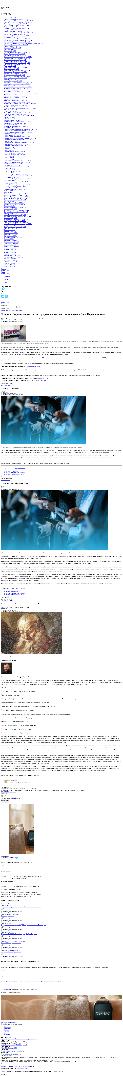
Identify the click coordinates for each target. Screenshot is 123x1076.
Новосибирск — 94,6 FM (11, 141)
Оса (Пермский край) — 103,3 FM (14, 153)
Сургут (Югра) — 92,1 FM (11, 188)
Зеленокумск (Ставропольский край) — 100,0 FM (18, 76)
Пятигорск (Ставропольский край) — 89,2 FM (17, 162)
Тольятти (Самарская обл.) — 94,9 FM (15, 200)
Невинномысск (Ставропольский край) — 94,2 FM (18, 130)
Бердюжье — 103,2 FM (10, 236)
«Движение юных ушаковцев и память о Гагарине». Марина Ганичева (21, 907)
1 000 (4, 791)
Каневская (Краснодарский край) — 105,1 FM (17, 91)
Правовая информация (7, 1063)
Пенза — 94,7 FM (9, 156)
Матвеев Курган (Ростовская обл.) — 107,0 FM (17, 121)
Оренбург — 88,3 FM (10, 148)
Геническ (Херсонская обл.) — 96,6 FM (15, 60)
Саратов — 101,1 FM (10, 172)
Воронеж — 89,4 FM (10, 51)
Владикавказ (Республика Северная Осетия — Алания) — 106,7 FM (23, 43)
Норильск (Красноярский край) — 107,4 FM (16, 144)
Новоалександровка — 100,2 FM (13, 257)
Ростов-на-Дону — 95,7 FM (12, 165)
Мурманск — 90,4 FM (10, 127)
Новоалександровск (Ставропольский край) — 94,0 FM (20, 138)
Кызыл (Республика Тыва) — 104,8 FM (15, 114)
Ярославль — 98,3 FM (10, 228)
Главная (3, 310)
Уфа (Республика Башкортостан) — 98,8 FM (16, 210)
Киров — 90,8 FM (9, 99)
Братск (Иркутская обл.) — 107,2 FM (14, 34)
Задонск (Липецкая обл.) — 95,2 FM (14, 75)
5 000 (7, 791)
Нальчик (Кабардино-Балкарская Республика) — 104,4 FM (20, 129)
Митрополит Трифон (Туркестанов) (11, 952)
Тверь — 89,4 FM (9, 192)
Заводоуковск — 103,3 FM (11, 246)
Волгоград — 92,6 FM (10, 46)
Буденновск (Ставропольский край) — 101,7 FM (18, 40)
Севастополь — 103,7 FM (11, 177)
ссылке (44, 380)
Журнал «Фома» (5, 1039)
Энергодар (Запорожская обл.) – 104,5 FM (16, 222)
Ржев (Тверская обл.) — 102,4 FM (13, 163)
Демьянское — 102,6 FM (11, 243)
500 (2, 791)
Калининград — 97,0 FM (11, 90)
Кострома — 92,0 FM (10, 106)
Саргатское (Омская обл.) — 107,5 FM (15, 174)
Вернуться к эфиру (6, 13)
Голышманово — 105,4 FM (11, 242)
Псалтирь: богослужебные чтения (15, 941)
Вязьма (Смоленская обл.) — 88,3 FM (14, 54)
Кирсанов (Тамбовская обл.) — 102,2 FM (15, 100)
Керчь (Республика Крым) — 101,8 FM (15, 96)
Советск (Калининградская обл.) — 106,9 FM (17, 181)
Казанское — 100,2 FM (10, 252)
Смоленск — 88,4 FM (10, 180)
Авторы (6, 279)
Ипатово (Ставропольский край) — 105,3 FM (17, 84)
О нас (5, 282)
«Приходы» (34, 1039)
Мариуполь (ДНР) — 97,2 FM (12, 120)
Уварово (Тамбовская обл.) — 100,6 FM (15, 207)
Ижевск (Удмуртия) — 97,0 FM (13, 81)
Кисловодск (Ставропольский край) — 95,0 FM (17, 102)
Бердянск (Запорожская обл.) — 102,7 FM (16, 31)
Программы (7, 276)
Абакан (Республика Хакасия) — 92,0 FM (16, 19)
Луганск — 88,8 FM (9, 118)
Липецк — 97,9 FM (9, 117)
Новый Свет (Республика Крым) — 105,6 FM (17, 145)
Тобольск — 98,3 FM (10, 258)
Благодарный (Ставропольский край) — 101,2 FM (18, 33)
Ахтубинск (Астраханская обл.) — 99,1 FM (16, 28)
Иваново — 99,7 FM (10, 79)
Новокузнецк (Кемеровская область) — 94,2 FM (17, 139)
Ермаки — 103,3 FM (10, 245)
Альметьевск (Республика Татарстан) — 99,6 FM (18, 22)
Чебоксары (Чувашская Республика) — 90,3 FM (17, 216)
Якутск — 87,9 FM (9, 225)
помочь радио (5, 270)
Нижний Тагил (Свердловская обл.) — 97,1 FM (17, 136)
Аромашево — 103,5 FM (11, 233)
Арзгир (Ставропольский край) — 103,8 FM (16, 25)
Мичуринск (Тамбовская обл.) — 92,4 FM (16, 126)
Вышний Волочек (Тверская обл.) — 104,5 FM (17, 52)
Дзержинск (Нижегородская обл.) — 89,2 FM (17, 63)
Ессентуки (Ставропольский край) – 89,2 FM (17, 70)
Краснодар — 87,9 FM (10, 109)
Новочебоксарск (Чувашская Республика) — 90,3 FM (19, 142)
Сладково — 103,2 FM (10, 261)
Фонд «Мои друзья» (16, 1039)
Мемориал (7, 1034)
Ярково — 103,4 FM (9, 266)
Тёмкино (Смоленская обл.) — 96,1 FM (15, 194)
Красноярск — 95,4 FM (10, 111)
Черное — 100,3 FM (9, 264)
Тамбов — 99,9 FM (9, 191)
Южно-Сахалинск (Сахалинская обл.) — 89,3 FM (18, 224)
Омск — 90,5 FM (9, 147)
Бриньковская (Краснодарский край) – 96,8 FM (17, 36)
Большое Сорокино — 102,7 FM (13, 237)
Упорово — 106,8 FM (10, 263)
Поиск (18, 307)
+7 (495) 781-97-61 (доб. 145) (19, 1045)
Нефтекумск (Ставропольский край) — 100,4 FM (18, 132)
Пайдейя (8, 905)
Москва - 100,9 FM (6, 15)
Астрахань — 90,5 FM (10, 27)
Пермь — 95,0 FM (9, 157)
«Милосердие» (26, 1039)
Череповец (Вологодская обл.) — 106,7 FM (16, 219)
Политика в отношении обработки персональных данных (17, 1066)
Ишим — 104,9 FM (9, 251)
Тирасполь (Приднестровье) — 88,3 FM (15, 195)
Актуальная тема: (20, 468)
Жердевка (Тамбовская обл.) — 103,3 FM (15, 73)
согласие (10, 886)
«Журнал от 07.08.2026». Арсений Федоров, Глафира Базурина (19, 934)
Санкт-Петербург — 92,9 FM (12, 171)
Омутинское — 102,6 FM (11, 260)
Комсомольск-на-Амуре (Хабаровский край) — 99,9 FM (20, 103)
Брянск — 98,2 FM (9, 37)
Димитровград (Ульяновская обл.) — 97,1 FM (17, 64)
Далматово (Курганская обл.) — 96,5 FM (15, 61)
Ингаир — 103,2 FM (10, 248)
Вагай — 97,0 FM (9, 239)
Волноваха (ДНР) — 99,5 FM (12, 48)
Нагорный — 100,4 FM (10, 254)
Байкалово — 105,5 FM (10, 234)
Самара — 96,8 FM (9, 169)
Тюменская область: (9, 230)
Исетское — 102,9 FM (10, 249)
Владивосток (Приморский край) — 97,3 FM (17, 42)
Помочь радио (5, 800)
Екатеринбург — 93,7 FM (11, 69)
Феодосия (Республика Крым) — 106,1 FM (16, 212)
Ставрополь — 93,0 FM (10, 183)
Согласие (10, 876)
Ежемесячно (5, 797)
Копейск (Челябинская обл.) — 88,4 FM (15, 105)
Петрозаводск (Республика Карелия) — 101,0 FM (18, 160)
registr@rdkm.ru (43, 378)
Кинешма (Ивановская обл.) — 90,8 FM (15, 97)
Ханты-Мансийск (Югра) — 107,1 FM (15, 215)
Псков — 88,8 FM (9, 159)
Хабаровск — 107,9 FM (10, 213)
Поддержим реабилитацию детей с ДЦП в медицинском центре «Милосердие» (23, 925)
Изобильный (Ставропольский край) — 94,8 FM (18, 82)
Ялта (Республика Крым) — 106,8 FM (15, 227)
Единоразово (15, 797)
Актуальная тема (5, 385)
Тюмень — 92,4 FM (9, 206)
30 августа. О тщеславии (11, 471)
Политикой (6, 878)
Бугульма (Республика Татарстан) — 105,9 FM (17, 39)
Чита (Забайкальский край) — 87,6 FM (15, 221)
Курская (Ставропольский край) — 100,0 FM (17, 112)
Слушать (3, 905)
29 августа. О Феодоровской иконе (14, 474)
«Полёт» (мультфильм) (7, 916)
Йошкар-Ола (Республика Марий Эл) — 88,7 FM (18, 87)
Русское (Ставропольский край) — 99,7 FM (16, 166)
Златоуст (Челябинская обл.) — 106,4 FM (15, 78)
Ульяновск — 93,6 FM (10, 209)
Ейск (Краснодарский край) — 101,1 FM (15, 67)
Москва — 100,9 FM (10, 17)
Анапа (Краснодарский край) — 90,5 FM (15, 23)
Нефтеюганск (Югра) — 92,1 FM (13, 133)
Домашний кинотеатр (12, 914)
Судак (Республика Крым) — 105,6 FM (15, 186)
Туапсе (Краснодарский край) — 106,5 (15, 204)
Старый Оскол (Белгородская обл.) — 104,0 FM (17, 185)
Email (2, 865)
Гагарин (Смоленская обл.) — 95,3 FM (15, 55)
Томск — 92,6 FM (9, 201)
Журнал (8, 932)
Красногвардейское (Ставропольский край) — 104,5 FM (20, 108)
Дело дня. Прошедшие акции (14, 310)
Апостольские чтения (7, 600)
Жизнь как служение (12, 950)
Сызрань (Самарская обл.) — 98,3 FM (14, 189)
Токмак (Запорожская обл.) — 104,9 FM (15, 198)
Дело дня (3, 269)
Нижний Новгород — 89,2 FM (13, 135)
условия (12, 798)
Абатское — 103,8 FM (10, 231)
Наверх (3, 1022)
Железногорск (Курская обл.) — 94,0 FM (15, 72)
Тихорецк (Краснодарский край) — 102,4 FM (17, 197)
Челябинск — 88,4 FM (10, 218)
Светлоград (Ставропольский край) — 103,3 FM (18, 175)
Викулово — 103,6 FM (10, 240)
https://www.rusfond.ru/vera (33, 366)
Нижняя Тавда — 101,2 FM (12, 255)
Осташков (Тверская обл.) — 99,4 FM (14, 154)
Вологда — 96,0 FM (9, 49)
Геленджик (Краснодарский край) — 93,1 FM (17, 58)
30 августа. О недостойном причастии (15, 472)
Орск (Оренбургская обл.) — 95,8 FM (14, 151)
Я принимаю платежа (11, 798)
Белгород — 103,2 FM (10, 30)
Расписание (7, 277)
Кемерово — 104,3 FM (10, 94)
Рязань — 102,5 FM (9, 168)
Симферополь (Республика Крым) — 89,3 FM (17, 178)
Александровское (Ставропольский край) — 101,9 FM (19, 20)
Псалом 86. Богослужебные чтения (11, 943)
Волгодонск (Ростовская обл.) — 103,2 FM (16, 45)
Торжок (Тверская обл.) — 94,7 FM (14, 203)
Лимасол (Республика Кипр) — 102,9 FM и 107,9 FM (19, 115)
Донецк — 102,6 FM (10, 66)
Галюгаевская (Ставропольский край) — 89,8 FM (18, 57)
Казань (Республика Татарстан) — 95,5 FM (16, 88)
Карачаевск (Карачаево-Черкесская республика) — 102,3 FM (21, 93)
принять (3, 1074)
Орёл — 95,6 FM (9, 150)
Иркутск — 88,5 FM (9, 85)
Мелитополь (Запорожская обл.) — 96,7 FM (16, 123)
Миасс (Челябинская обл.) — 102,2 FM (15, 124)
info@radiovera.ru (5, 1045)
